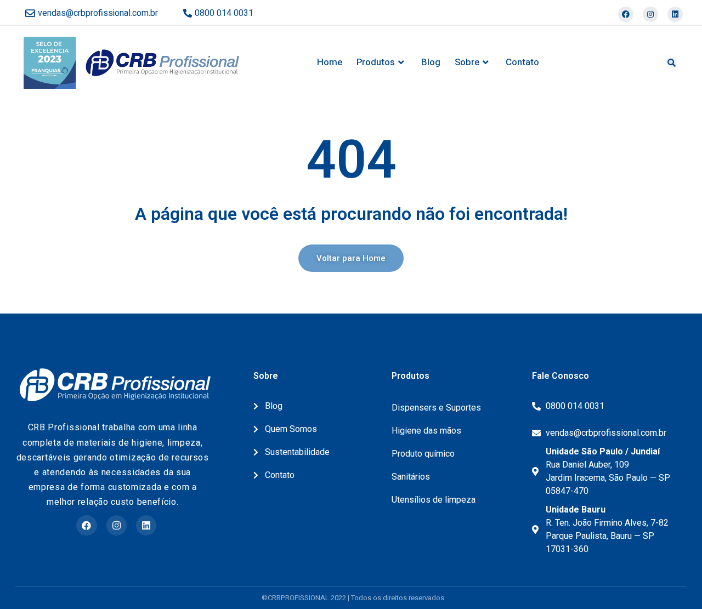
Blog (430, 62)
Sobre (467, 62)
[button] (351, 258)
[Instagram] (650, 14)
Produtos (375, 62)
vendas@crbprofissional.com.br (98, 13)
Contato (522, 62)
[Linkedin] (675, 14)
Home (329, 62)
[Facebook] (625, 14)
